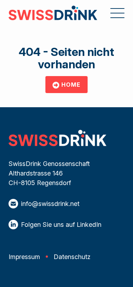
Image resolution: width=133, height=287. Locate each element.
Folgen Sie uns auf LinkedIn (61, 224)
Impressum (24, 256)
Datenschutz (72, 256)
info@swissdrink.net (50, 203)
